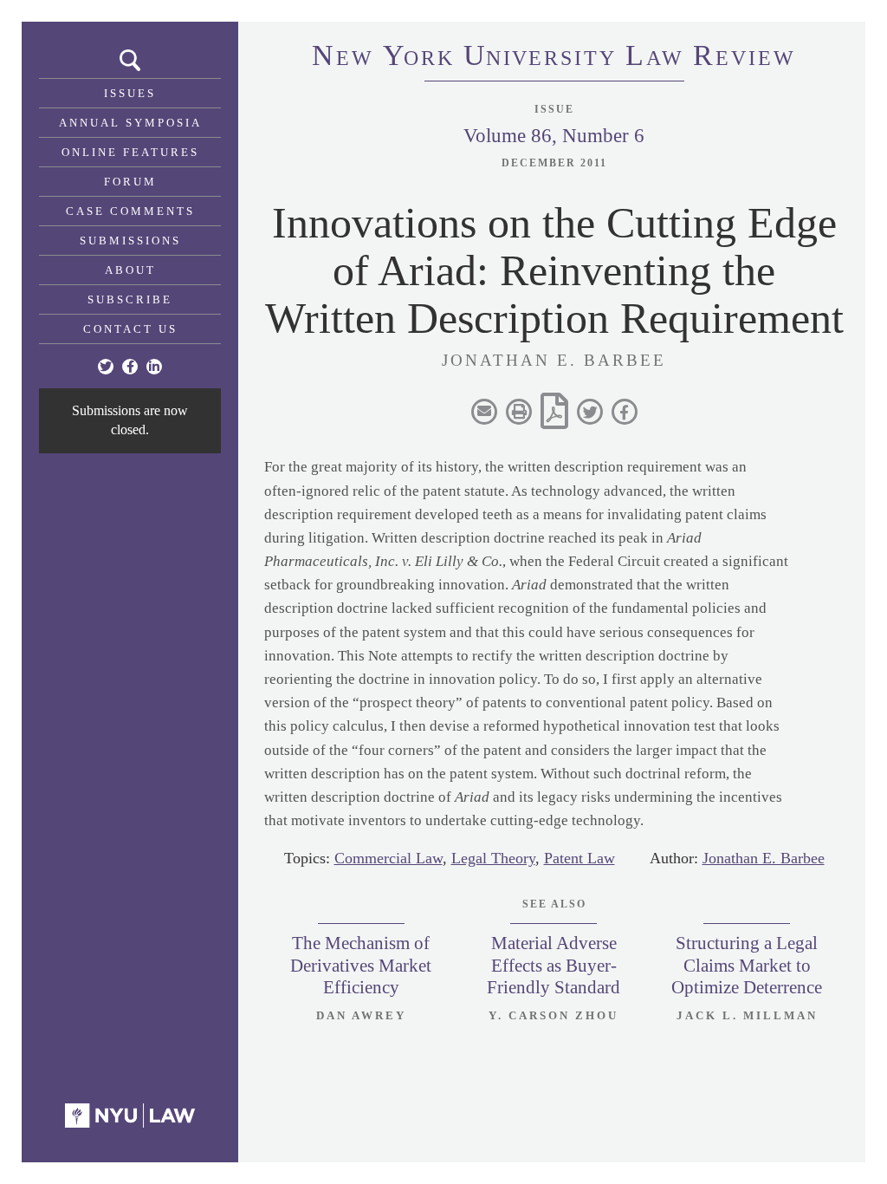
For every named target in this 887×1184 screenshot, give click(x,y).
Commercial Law (388, 858)
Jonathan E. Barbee (763, 858)
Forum (130, 181)
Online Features (130, 152)
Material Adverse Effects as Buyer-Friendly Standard (553, 965)
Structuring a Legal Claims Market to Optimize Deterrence (746, 965)
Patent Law (579, 858)
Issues (130, 93)
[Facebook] (130, 366)
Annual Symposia (130, 122)
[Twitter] (105, 366)
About (130, 269)
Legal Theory (493, 858)
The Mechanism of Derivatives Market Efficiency (360, 965)
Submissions (130, 240)
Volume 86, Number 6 (553, 135)
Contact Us (130, 328)
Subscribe (129, 299)
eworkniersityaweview (554, 58)
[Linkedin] (154, 366)
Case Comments (130, 211)
